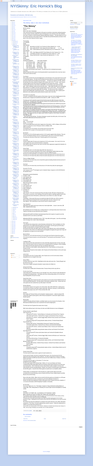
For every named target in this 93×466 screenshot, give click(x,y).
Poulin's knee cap (74, 33)
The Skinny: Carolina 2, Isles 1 (76, 64)
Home (45, 418)
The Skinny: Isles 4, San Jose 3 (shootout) (15, 129)
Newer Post (25, 418)
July (13, 210)
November (14, 42)
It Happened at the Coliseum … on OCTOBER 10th (15, 168)
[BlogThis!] (37, 410)
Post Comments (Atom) (32, 420)
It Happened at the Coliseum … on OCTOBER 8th (15, 175)
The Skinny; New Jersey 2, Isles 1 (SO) (15, 202)
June (13, 211)
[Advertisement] (16, 279)
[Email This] (36, 410)
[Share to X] (38, 410)
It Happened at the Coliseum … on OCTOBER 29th (15, 60)
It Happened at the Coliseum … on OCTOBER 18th (15, 123)
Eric (73, 84)
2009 (13, 227)
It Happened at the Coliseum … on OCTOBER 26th (15, 73)
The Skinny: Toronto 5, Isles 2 (15, 104)
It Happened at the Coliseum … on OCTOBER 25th (15, 86)
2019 (13, 32)
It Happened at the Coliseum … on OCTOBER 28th (15, 67)
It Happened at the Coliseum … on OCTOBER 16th (15, 132)
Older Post (64, 418)
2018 (13, 34)
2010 (13, 225)
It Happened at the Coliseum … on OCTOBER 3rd (15, 195)
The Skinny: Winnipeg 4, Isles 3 (15, 64)
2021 (13, 29)
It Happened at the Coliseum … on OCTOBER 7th (15, 181)
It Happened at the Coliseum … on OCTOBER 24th (15, 92)
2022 (13, 28)
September (15, 207)
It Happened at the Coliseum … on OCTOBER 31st (15, 46)
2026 (13, 22)
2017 (13, 35)
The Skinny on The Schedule (76, 40)
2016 (13, 37)
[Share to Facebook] (39, 410)
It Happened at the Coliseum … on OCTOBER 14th (15, 144)
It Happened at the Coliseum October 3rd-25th (15, 89)
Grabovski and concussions (15, 120)
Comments (14, 257)
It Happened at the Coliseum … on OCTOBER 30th (15, 53)
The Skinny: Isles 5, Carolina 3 (15, 166)
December (14, 41)
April (13, 214)
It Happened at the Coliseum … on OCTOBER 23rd (15, 98)
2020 (13, 31)
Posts (13, 255)
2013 (13, 221)
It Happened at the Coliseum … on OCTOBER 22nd (15, 101)
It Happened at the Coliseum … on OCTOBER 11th (15, 163)
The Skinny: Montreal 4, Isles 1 (76, 60)
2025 (13, 23)
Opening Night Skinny (14, 178)
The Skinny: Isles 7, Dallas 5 (15, 80)
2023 (13, 26)
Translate (78, 24)
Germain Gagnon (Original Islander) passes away (15, 57)
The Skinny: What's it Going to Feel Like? (15, 150)
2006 (13, 231)
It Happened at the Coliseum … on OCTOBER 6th (15, 184)
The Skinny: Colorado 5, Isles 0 (15, 49)
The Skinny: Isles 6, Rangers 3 (15, 141)
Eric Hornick (74, 83)
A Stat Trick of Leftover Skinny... (15, 136)
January (14, 219)
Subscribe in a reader (74, 28)
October (14, 44)
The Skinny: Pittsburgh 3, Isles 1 (15, 117)
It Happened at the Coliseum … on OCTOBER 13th (15, 147)
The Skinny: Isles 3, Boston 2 (15, 95)
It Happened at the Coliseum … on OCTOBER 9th (15, 172)
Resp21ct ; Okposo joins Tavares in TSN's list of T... (15, 199)
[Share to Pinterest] (41, 410)
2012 (13, 222)
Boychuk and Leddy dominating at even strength (15, 82)
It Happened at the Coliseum (15, 205)
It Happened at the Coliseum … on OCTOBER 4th (15, 192)
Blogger (48, 451)
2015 (13, 38)
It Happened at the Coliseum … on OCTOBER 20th (15, 110)
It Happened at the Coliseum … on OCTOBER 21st (15, 107)
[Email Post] (34, 410)
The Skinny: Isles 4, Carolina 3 (15, 157)
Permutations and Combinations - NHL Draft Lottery (22, 15)
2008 (13, 228)
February (14, 217)
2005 (13, 233)
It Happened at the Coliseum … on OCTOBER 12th (15, 154)
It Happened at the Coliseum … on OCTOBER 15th (15, 138)
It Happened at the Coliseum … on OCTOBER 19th (15, 114)
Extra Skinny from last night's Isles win (15, 159)
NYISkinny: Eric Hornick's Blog (36, 6)
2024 (13, 25)
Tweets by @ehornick (73, 78)
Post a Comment (27, 416)
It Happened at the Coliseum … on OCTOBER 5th (15, 187)
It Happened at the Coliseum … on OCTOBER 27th (15, 70)
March (14, 216)
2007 (13, 230)
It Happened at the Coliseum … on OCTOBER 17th (15, 126)
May (13, 213)
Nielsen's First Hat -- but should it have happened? (15, 77)
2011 (13, 224)
